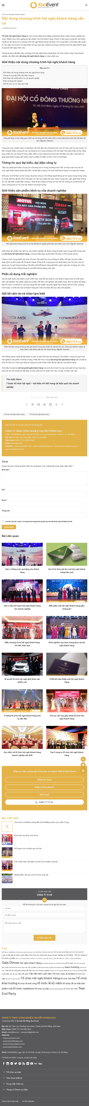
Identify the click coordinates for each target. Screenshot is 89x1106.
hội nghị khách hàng (30, 963)
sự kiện (33, 967)
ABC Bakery (5, 952)
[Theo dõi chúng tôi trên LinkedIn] (27, 1063)
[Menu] (3, 5)
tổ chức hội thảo (68, 978)
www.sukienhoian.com (14, 449)
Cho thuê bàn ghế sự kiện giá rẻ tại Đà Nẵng (28, 952)
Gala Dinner (10, 962)
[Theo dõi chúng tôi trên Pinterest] (19, 1063)
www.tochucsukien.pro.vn (66, 446)
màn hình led (13, 967)
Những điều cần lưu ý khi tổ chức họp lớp (31, 875)
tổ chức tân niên (71, 988)
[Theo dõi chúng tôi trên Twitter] (15, 1063)
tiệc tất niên (23, 973)
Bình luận (6, 469)
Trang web (6, 510)
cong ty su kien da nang (27, 1057)
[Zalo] (83, 770)
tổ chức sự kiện (42, 988)
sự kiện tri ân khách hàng (56, 967)
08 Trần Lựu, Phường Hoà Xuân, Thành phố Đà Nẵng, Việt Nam (35, 1026)
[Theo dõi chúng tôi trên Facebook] (3, 1063)
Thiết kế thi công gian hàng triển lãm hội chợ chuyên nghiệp (27, 970)
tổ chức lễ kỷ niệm (49, 982)
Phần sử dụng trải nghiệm (13, 80)
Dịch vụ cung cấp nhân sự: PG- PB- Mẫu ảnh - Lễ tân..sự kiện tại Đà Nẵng (59, 958)
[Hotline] (83, 759)
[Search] (86, 5)
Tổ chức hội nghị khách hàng (39, 414)
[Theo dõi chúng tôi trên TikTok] (11, 1063)
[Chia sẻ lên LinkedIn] (50, 404)
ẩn (48, 68)
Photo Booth (21, 967)
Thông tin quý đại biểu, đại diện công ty (18, 75)
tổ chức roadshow (23, 988)
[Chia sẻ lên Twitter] (32, 404)
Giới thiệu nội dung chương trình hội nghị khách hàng (23, 72)
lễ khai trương (60, 963)
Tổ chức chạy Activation (63, 973)
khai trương (44, 963)
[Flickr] (35, 1063)
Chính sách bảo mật (10, 1101)
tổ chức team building (56, 989)
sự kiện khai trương (43, 967)
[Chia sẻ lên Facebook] (27, 404)
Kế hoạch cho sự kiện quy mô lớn (28, 848)
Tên (4, 489)
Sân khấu (28, 967)
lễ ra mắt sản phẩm (79, 963)
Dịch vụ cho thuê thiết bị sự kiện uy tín (27, 958)
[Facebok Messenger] (83, 765)
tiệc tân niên (14, 974)
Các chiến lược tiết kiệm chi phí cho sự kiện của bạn (36, 861)
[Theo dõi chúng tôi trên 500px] (40, 1063)
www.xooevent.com (23, 446)
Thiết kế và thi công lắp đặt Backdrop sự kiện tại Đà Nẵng (66, 970)
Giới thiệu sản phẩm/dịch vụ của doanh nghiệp (21, 78)
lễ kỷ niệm (69, 963)
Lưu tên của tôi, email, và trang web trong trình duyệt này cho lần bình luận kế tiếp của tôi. (39, 521)
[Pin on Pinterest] (44, 404)
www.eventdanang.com (43, 446)
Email (4, 500)
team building (72, 967)
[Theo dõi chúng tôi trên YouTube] (31, 1063)
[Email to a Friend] (38, 404)
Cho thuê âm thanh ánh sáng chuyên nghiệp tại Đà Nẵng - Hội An (54, 955)
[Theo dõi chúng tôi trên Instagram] (7, 1063)
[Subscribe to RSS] (23, 1063)
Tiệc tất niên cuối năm (40, 973)
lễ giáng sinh (52, 963)
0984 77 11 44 (21, 440)
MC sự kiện (5, 967)
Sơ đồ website (28, 1101)
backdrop (12, 952)
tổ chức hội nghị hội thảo (13, 979)
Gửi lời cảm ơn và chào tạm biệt (15, 83)
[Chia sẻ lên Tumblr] (56, 404)
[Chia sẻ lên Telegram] (62, 404)
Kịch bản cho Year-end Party (26, 835)
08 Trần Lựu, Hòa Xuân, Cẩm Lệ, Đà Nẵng (29, 437)
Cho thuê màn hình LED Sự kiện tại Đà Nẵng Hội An (57, 952)
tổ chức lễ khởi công (27, 983)
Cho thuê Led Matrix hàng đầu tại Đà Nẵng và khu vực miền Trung (41, 822)
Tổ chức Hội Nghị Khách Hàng (13, 14)
